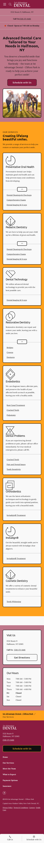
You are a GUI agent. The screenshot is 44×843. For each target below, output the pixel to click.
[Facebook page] (4, 792)
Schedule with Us (22, 82)
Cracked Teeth (13, 410)
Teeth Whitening (14, 601)
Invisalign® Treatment (16, 515)
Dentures (11, 357)
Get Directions (22, 657)
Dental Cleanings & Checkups (19, 195)
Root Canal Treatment (16, 405)
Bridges (10, 347)
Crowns (10, 352)
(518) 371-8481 (25, 19)
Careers (32, 808)
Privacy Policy (8, 808)
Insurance (7, 786)
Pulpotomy (11, 415)
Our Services (8, 763)
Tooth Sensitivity (14, 469)
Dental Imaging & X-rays (17, 205)
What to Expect (9, 774)
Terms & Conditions (21, 808)
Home (5, 757)
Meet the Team (9, 768)
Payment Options (10, 780)
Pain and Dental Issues (16, 464)
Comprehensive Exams (16, 200)
